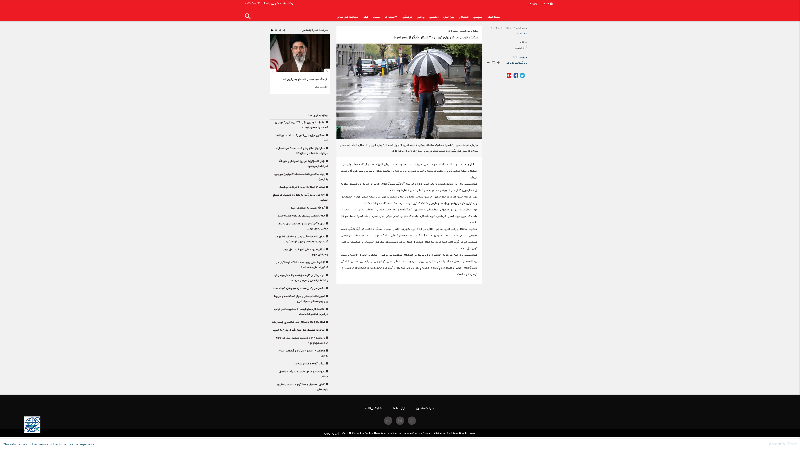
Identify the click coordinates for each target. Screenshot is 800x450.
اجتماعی (434, 17)
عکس (376, 17)
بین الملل (448, 17)
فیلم (365, 17)
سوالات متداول (425, 408)
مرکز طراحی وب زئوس (335, 433)
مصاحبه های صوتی (347, 17)
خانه (522, 42)
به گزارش (471, 164)
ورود (531, 3)
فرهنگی (407, 17)
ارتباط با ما (399, 408)
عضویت (545, 3)
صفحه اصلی (493, 17)
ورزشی (421, 17)
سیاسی (477, 17)
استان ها (390, 17)
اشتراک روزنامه (373, 408)
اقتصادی (464, 17)
